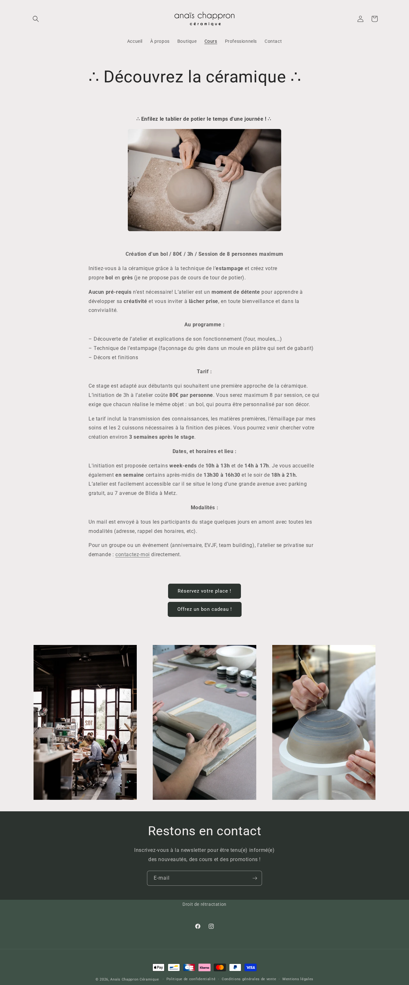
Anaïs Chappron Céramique (134, 979)
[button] (36, 19)
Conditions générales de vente (249, 979)
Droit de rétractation (204, 904)
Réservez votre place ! (204, 591)
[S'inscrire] (255, 878)
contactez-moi (132, 554)
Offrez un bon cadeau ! (204, 609)
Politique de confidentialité (191, 979)
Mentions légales (297, 979)
